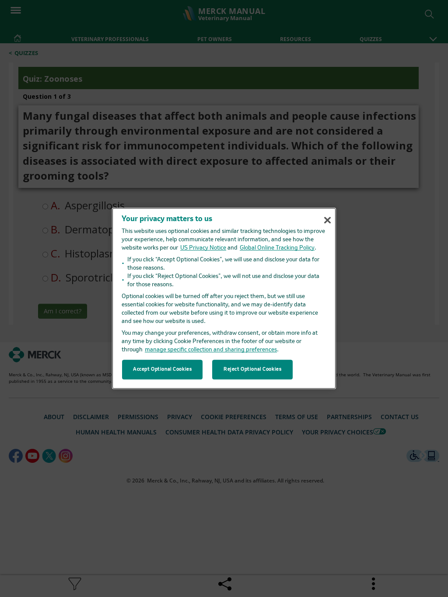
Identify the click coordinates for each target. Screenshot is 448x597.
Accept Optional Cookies (162, 369)
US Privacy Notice (203, 248)
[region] (224, 298)
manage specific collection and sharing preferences (211, 350)
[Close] (327, 220)
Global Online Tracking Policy (277, 248)
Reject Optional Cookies (252, 369)
